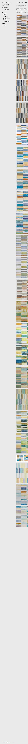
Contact (4, 25)
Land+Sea (5, 16)
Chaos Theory (6, 18)
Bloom (4, 14)
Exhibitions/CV (6, 21)
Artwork (4, 13)
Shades (5, 20)
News (3, 23)
